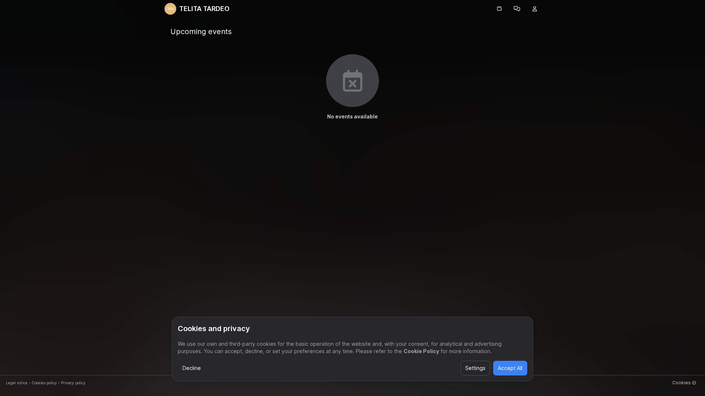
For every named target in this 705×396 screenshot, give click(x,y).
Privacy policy (73, 383)
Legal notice (17, 383)
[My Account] (534, 9)
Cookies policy (44, 383)
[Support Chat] (517, 9)
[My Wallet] (499, 9)
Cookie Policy (421, 351)
